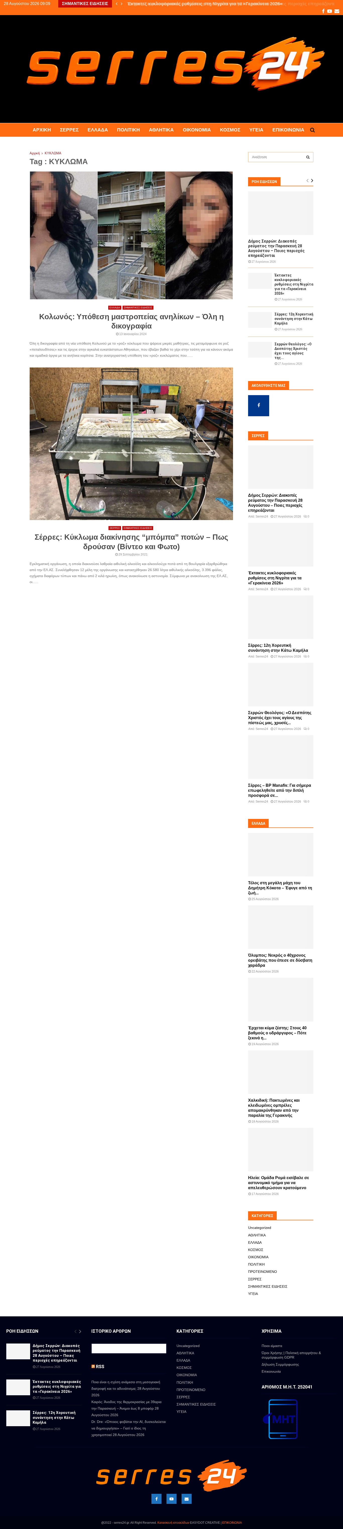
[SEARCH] (308, 157)
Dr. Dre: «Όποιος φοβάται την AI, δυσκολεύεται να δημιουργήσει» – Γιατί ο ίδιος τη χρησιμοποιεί (128, 1428)
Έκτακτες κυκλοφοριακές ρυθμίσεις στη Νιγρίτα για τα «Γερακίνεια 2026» (203, 3)
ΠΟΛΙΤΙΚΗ (128, 129)
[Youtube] (171, 1499)
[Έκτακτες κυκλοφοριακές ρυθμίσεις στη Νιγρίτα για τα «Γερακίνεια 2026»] (260, 281)
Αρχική (42, 129)
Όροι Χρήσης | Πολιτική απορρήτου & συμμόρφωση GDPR (291, 1355)
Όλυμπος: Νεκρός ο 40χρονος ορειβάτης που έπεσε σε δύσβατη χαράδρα (280, 960)
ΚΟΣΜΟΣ (230, 129)
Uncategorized (259, 1228)
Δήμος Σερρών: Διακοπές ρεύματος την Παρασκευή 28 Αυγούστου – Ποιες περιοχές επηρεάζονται (276, 248)
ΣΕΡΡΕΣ (69, 129)
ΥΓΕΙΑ (256, 129)
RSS (100, 1366)
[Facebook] (156, 1499)
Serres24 (262, 516)
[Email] (187, 1499)
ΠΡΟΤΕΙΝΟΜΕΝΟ (262, 1272)
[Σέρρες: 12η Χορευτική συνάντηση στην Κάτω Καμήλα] (260, 320)
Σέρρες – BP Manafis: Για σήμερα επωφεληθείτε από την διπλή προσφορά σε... (279, 790)
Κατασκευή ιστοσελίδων (173, 1522)
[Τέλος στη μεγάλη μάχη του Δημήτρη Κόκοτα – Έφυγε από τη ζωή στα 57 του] (280, 854)
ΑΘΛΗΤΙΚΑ (161, 129)
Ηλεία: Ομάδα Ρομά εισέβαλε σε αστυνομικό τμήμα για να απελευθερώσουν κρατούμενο (278, 1183)
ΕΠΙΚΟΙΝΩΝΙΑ (232, 1522)
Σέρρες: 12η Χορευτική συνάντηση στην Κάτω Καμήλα (293, 318)
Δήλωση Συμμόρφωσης (280, 1364)
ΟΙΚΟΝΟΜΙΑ (197, 129)
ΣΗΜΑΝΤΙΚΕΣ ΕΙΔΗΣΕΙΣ (138, 307)
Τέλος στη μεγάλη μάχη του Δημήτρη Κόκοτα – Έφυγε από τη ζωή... (280, 888)
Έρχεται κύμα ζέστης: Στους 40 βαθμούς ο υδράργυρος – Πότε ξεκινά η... (277, 1033)
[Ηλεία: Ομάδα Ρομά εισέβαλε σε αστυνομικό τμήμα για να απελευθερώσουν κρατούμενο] (280, 1149)
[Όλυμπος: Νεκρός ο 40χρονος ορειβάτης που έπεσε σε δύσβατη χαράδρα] (280, 927)
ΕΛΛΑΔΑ (98, 129)
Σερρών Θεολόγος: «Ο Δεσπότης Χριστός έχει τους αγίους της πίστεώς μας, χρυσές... (279, 718)
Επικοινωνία (288, 129)
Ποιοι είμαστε (272, 1346)
